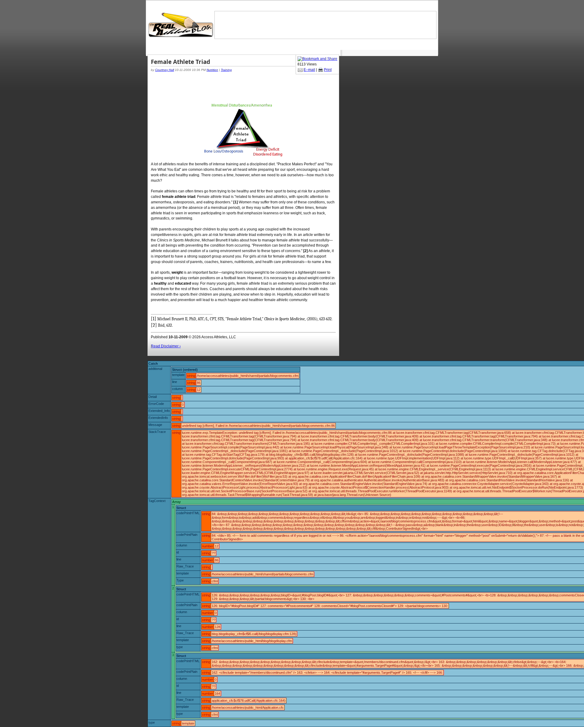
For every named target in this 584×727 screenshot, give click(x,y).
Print (328, 70)
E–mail (309, 70)
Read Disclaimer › (166, 346)
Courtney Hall (164, 70)
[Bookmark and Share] (317, 59)
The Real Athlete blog (181, 25)
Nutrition (212, 70)
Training (226, 70)
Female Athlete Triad (180, 62)
